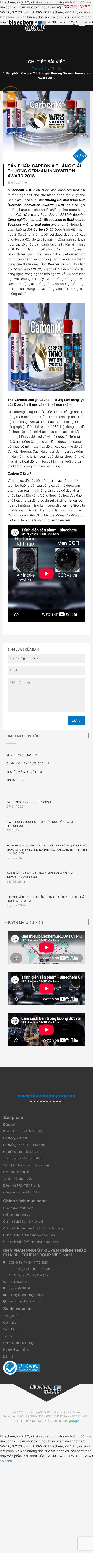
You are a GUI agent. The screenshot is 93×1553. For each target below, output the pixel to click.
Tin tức (56, 68)
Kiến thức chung (21, 755)
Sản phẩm (10, 1329)
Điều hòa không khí (16, 1172)
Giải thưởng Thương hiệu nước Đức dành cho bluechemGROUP (39, 823)
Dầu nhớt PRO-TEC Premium (23, 1185)
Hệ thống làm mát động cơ (21, 1151)
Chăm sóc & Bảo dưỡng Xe (27, 763)
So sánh (6, 1461)
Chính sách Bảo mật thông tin (24, 1221)
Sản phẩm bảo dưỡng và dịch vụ (26, 1165)
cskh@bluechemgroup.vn (26, 1295)
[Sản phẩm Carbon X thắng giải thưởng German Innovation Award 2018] (46, 123)
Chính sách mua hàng (18, 1343)
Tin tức (8, 1336)
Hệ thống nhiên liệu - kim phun (24, 1145)
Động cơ (9, 1124)
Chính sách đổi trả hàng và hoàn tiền (29, 1235)
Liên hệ (8, 1356)
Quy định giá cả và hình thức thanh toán (31, 1241)
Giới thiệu (9, 1322)
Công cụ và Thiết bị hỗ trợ (21, 1192)
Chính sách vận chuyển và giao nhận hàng (33, 1228)
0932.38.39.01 (19, 1288)
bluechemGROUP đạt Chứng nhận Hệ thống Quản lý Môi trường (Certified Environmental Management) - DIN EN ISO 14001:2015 (46, 849)
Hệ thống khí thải (15, 1138)
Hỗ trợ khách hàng (16, 1349)
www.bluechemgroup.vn (26, 1301)
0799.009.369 (19, 1282)
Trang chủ (39, 68)
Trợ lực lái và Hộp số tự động (23, 1158)
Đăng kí (85, 5)
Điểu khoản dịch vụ (16, 1215)
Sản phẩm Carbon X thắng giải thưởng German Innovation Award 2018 (44, 170)
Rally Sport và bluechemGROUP (29, 802)
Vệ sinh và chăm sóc (17, 1178)
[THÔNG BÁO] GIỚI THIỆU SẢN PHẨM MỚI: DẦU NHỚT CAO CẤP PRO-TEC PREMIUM (46, 898)
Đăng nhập (70, 5)
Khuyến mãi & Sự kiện (24, 771)
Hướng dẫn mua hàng (18, 1208)
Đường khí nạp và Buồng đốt (23, 1131)
